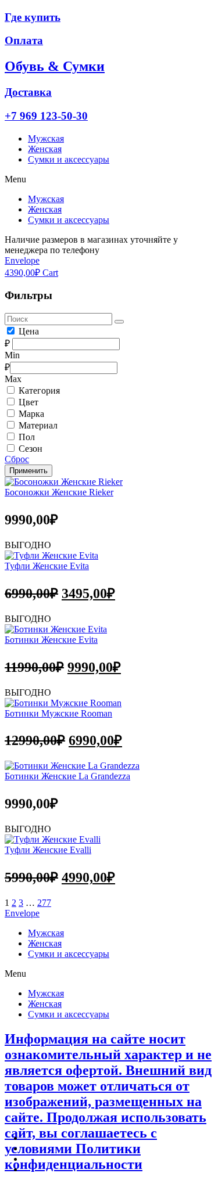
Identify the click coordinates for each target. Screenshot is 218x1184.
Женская (45, 149)
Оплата (24, 40)
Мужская (46, 138)
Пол (27, 437)
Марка (31, 414)
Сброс (17, 459)
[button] (109, 179)
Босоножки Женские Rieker (59, 492)
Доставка (28, 92)
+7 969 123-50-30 (46, 116)
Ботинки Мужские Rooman (58, 713)
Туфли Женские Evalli (48, 850)
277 (44, 903)
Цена (29, 331)
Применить (28, 470)
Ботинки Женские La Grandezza (67, 776)
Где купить (32, 17)
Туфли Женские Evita (47, 566)
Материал (38, 425)
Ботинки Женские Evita (51, 640)
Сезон (30, 449)
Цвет (28, 402)
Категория (39, 390)
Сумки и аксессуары (68, 159)
